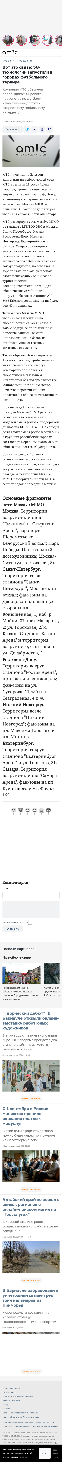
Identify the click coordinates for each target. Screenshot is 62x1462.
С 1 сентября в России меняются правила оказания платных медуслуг (25, 1116)
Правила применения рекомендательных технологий (28, 1422)
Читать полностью (31, 1098)
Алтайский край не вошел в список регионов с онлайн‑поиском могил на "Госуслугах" (31, 1207)
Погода (6, 1404)
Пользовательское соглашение (17, 1396)
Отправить (13, 928)
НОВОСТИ (8, 61)
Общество (26, 61)
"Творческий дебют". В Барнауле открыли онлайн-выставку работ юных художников (30, 1020)
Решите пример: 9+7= (15, 922)
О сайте (6, 1408)
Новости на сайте (11, 1388)
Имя (6, 888)
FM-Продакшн (9, 1392)
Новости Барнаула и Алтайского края (20, 1417)
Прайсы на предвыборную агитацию (20, 1412)
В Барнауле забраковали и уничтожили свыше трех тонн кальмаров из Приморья (30, 1298)
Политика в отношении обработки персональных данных (30, 1426)
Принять (45, 1453)
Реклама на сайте (11, 1400)
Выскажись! (12, 129)
